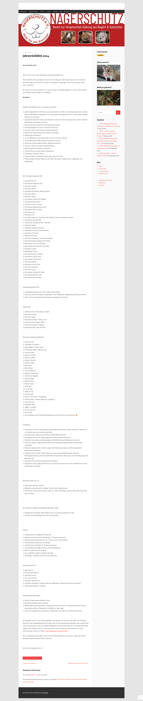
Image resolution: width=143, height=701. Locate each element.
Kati (35, 52)
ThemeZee (45, 693)
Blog (61, 11)
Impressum (102, 183)
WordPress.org (103, 173)
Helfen (48, 11)
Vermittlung (34, 11)
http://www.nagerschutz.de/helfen (57, 631)
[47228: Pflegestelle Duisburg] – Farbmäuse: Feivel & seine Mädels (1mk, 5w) (107, 141)
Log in (101, 166)
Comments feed (103, 171)
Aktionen (56, 11)
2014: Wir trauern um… (30, 663)
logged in (33, 675)
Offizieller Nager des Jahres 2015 (77, 663)
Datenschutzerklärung (105, 180)
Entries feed (102, 168)
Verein (42, 11)
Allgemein (27, 658)
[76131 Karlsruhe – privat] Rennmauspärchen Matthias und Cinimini (106, 133)
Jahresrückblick (36, 658)
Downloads (66, 11)
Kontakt (101, 185)
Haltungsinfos (22, 11)
